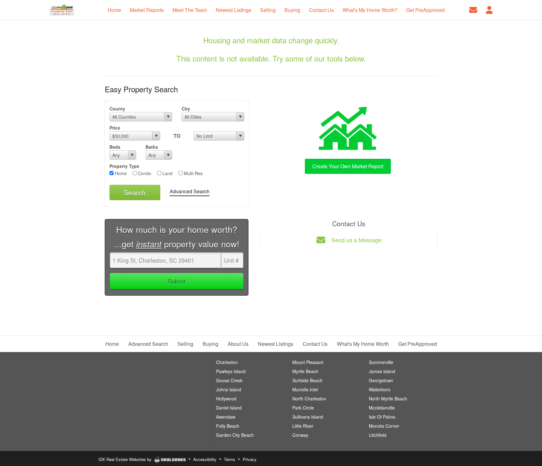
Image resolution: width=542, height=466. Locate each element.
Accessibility (204, 459)
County (117, 108)
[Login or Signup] (489, 9)
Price (114, 128)
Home (120, 173)
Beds (114, 147)
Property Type (124, 166)
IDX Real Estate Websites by (125, 459)
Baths (152, 147)
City (186, 108)
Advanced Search (190, 191)
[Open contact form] (473, 9)
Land (167, 173)
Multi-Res (193, 173)
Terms (229, 459)
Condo (144, 173)
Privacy (250, 459)
